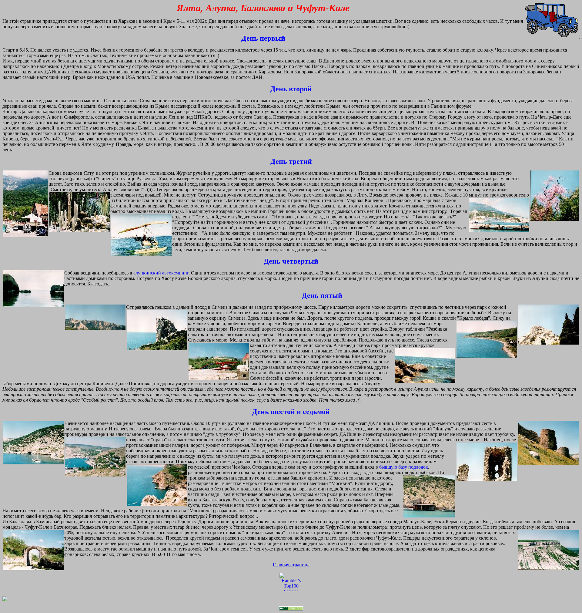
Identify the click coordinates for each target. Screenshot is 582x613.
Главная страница (291, 564)
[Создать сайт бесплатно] (291, 608)
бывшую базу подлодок (403, 467)
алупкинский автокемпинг (161, 272)
